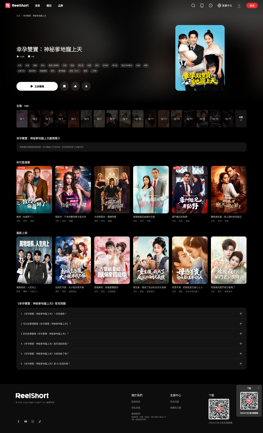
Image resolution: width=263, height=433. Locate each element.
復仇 (52, 71)
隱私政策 (136, 407)
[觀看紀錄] (210, 5)
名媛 (138, 65)
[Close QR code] (259, 388)
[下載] (86, 86)
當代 (97, 65)
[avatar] (239, 5)
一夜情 (94, 71)
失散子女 (21, 71)
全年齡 (105, 65)
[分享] (75, 86)
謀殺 (85, 71)
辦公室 (80, 65)
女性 (19, 65)
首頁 (37, 5)
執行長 (114, 65)
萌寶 (145, 65)
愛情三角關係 (54, 65)
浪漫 (27, 65)
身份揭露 (62, 71)
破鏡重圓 (43, 71)
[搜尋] (193, 5)
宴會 (72, 65)
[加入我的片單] (64, 86)
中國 (64, 65)
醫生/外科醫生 (127, 65)
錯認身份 (32, 71)
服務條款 (136, 401)
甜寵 (35, 65)
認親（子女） (74, 71)
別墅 (89, 65)
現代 (42, 65)
